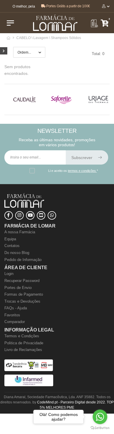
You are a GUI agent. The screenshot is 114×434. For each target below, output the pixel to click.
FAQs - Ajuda (15, 308)
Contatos (12, 246)
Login (8, 273)
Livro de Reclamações (23, 349)
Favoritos (12, 315)
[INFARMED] (28, 385)
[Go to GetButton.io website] (100, 428)
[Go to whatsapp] (100, 417)
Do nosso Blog (16, 252)
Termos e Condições (21, 336)
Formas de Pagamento (23, 294)
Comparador (14, 322)
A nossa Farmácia (19, 232)
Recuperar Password (21, 280)
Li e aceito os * (73, 170)
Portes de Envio (18, 287)
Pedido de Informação (23, 259)
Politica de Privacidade (23, 343)
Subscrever (82, 157)
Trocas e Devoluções (22, 301)
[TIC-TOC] (41, 215)
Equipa (10, 239)
